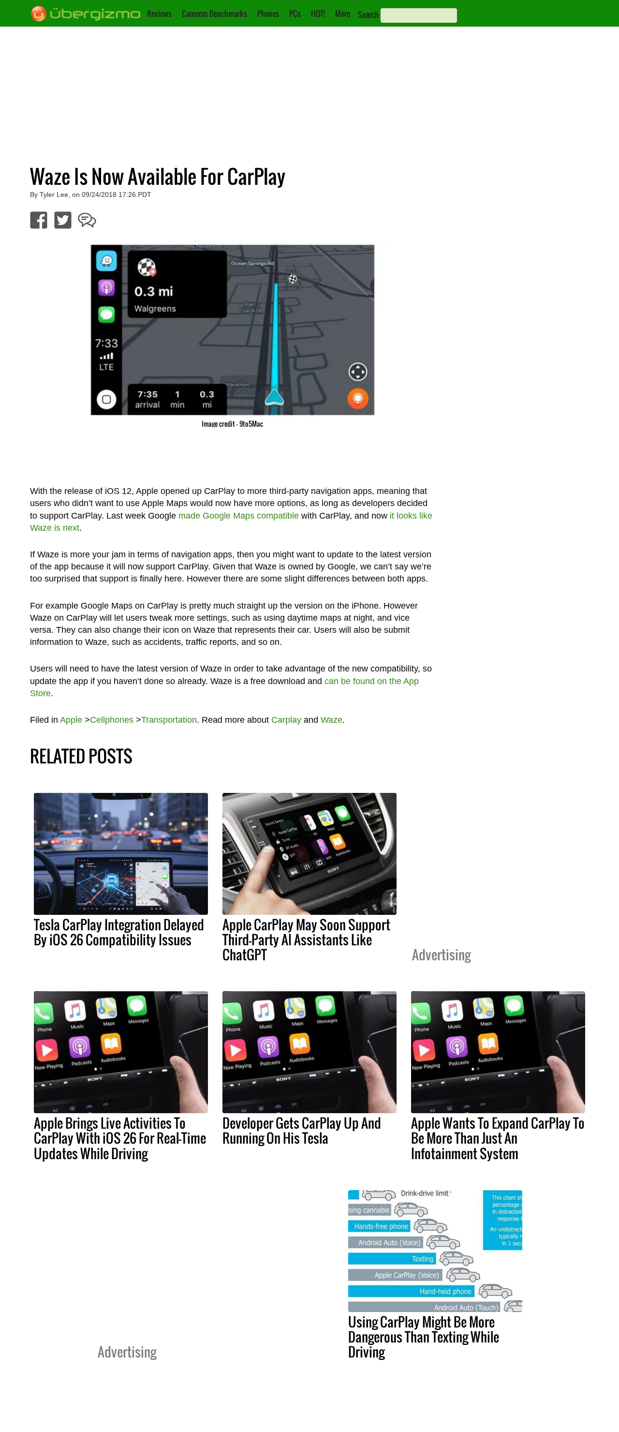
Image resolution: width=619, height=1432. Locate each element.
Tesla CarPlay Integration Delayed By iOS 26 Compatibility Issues (119, 932)
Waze (331, 720)
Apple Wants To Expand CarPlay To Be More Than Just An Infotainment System (498, 1138)
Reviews (159, 13)
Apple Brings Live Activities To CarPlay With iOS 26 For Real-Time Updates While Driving (120, 1138)
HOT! (318, 13)
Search (368, 14)
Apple (71, 720)
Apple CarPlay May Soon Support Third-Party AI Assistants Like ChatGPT (306, 939)
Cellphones (111, 720)
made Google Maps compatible (238, 516)
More (342, 13)
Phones (268, 13)
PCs (295, 13)
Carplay (286, 720)
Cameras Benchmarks (214, 13)
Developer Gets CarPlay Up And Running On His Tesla (301, 1130)
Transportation (169, 720)
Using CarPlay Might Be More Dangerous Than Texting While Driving (423, 1336)
